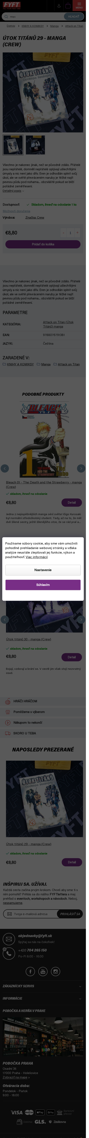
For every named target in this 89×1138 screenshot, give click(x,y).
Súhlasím (43, 585)
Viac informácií (37, 557)
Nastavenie (43, 570)
